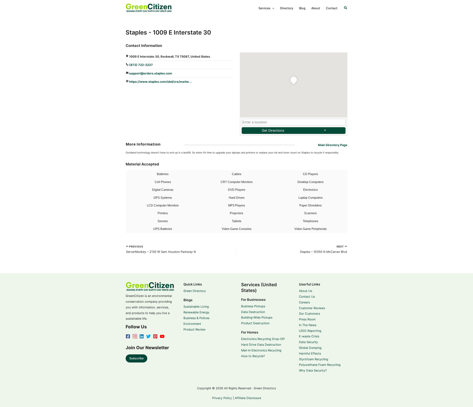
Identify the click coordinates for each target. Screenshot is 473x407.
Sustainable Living (196, 306)
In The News (307, 325)
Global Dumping (310, 348)
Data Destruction (253, 312)
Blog (302, 8)
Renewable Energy (196, 312)
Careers (304, 302)
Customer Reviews (312, 308)
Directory (286, 8)
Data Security (308, 342)
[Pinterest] (155, 336)
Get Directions (273, 130)
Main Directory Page (332, 145)
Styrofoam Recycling (313, 359)
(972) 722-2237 (141, 65)
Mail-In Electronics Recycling (261, 350)
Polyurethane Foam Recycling (320, 365)
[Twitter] (148, 336)
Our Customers (309, 313)
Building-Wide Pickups (256, 317)
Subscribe (136, 358)
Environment (192, 324)
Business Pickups (253, 306)
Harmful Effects (310, 353)
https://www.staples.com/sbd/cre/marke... (160, 81)
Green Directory (194, 291)
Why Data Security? (313, 370)
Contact (331, 8)
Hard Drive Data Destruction (261, 344)
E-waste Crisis (309, 336)
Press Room (307, 319)
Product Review (194, 329)
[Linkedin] (141, 336)
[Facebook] (128, 336)
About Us (305, 291)
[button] (272, 8)
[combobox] (294, 122)
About (315, 8)
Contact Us (307, 296)
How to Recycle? (253, 356)
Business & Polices (196, 318)
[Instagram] (134, 336)
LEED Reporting (310, 331)
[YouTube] (162, 336)
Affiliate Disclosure (248, 398)
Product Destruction (255, 323)
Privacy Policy (222, 398)
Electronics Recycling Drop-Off (263, 339)
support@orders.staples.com (150, 73)
